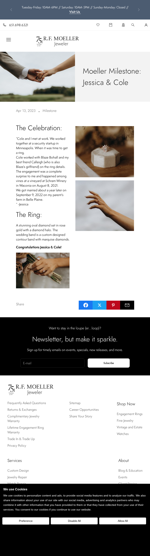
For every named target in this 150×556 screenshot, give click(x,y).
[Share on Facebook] (86, 305)
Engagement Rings (130, 414)
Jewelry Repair (17, 477)
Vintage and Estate (129, 427)
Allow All (123, 520)
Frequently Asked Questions (26, 403)
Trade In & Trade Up (21, 439)
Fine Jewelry (125, 420)
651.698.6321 (18, 25)
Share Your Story (80, 416)
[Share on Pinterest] (113, 305)
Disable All (74, 520)
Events (122, 477)
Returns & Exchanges (22, 409)
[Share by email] (127, 305)
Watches (123, 434)
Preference (26, 520)
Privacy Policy (16, 445)
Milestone (49, 110)
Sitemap (74, 403)
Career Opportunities (84, 409)
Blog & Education (130, 470)
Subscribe (109, 363)
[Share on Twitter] (99, 305)
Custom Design (18, 470)
